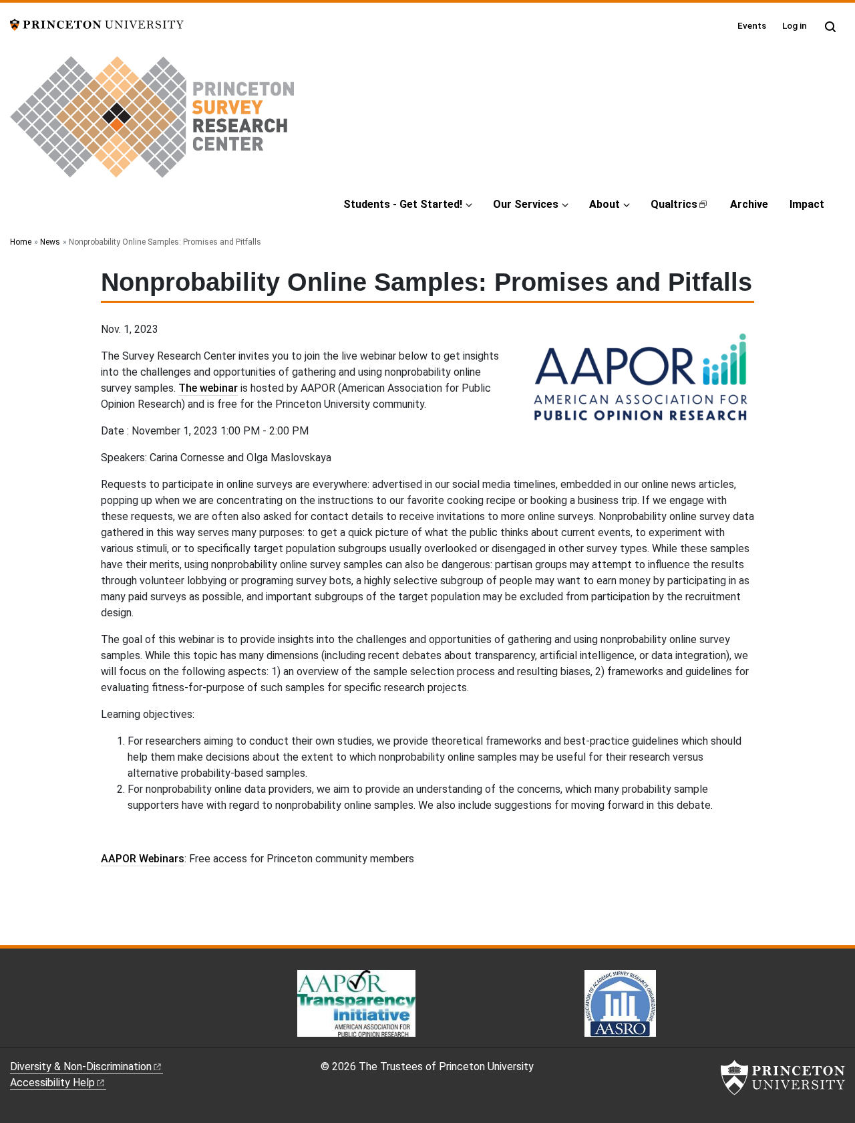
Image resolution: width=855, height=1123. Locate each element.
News (50, 242)
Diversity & (81, 1066)
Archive (749, 204)
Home (20, 242)
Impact (807, 204)
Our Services (525, 204)
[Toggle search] (830, 27)
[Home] (152, 122)
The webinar (208, 388)
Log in (794, 25)
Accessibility (52, 1082)
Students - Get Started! (402, 204)
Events (751, 25)
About (604, 204)
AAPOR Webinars (142, 858)
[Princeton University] (97, 23)
